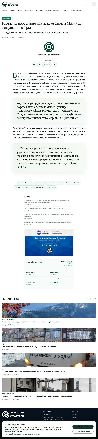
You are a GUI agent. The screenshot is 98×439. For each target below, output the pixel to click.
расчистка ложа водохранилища (56, 73)
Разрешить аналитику (83, 427)
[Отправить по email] (49, 64)
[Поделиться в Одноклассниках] (44, 64)
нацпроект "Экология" (25, 182)
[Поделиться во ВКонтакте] (39, 64)
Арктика (19, 10)
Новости (74, 417)
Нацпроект (38, 10)
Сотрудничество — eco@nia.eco (53, 419)
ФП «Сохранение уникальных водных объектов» (29, 187)
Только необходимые (83, 431)
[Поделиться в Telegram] (34, 64)
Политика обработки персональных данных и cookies (22, 434)
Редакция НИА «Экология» (49, 55)
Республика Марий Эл (73, 182)
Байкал (12, 10)
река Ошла (59, 182)
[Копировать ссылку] (55, 64)
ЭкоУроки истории (77, 10)
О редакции (46, 414)
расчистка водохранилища (44, 182)
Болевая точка (28, 10)
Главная (74, 414)
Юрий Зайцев (51, 187)
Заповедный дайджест (52, 10)
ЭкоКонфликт (65, 10)
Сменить (69, 261)
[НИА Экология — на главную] (10, 4)
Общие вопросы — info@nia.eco (53, 417)
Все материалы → (90, 299)
